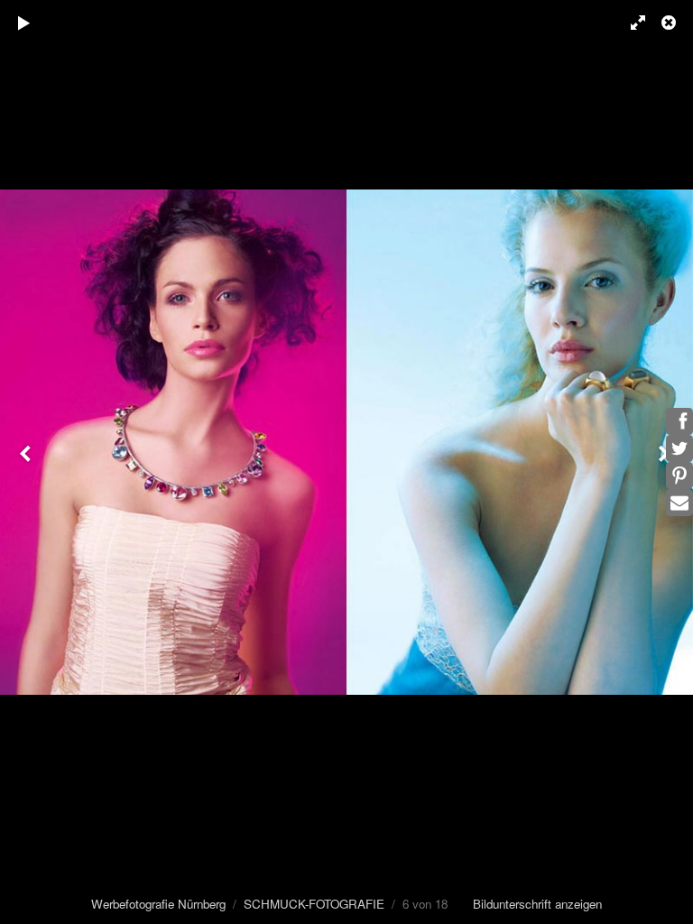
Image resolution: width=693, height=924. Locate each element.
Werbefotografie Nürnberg (158, 903)
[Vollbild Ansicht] (630, 22)
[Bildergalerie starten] (24, 22)
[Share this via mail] (679, 502)
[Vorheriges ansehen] (27, 462)
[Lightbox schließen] (670, 22)
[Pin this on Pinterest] (679, 475)
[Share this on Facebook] (679, 421)
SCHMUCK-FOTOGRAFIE (314, 903)
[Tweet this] (679, 448)
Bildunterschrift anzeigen (537, 903)
